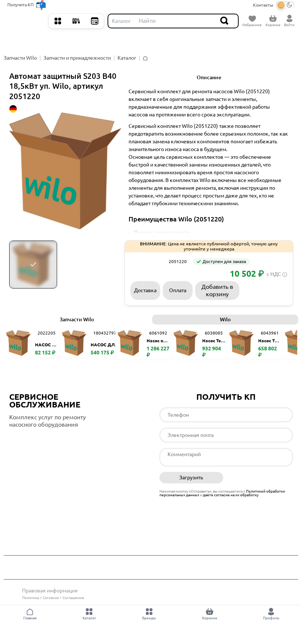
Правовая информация (50, 591)
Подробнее (40, 439)
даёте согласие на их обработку (231, 495)
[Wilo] (147, 261)
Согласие (51, 598)
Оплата (177, 290)
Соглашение (73, 598)
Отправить (261, 478)
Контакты (263, 5)
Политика (30, 598)
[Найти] (224, 21)
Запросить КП (265, 290)
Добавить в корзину (217, 290)
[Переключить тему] (285, 5)
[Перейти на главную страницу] (26, 21)
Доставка (145, 290)
